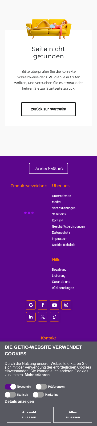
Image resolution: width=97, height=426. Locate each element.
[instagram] (66, 305)
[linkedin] (31, 317)
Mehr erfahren (37, 375)
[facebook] (42, 305)
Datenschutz (61, 232)
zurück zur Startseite (48, 109)
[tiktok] (54, 317)
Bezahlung (59, 269)
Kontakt (58, 220)
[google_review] (31, 305)
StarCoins (59, 214)
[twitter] (42, 317)
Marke (56, 202)
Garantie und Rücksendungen (63, 285)
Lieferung (58, 275)
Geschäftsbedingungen (68, 226)
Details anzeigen (19, 401)
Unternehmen (61, 196)
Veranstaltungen (64, 208)
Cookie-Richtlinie (64, 245)
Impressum (59, 239)
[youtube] (54, 305)
